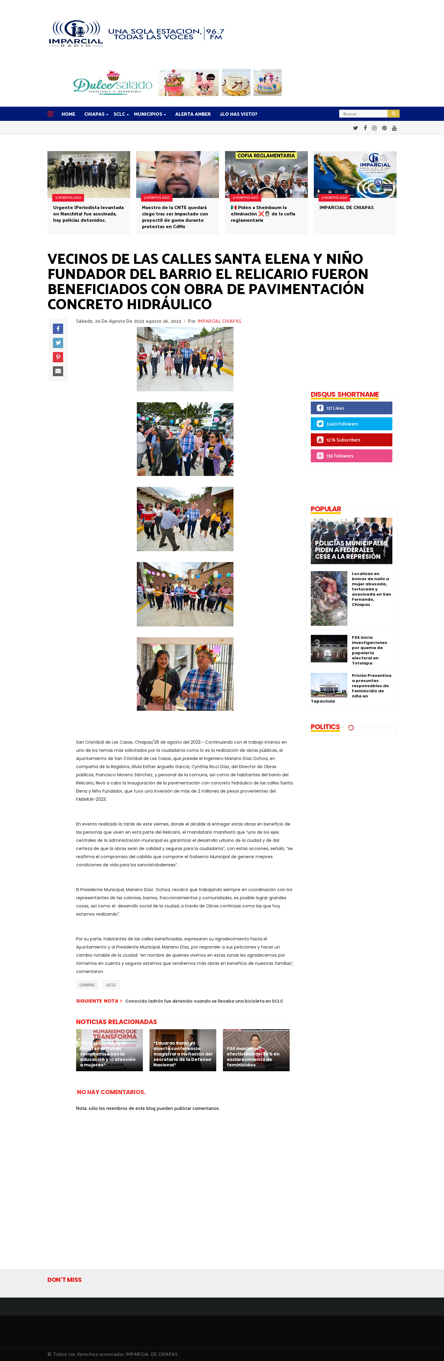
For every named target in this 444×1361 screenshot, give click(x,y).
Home (68, 114)
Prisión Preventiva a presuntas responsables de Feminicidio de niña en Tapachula (351, 688)
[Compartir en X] (58, 343)
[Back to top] (429, 1346)
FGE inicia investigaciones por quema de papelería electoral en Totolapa (369, 650)
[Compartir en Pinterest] (58, 357)
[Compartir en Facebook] (58, 329)
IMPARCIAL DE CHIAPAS (347, 208)
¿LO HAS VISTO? (238, 114)
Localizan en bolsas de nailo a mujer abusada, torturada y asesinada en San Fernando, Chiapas (371, 589)
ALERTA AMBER (193, 114)
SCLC (119, 114)
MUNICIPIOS (148, 114)
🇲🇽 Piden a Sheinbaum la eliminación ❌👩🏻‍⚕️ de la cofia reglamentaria (263, 214)
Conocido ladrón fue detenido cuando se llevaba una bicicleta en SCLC (204, 1001)
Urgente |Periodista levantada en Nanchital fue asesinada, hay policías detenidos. (88, 214)
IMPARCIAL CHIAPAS (219, 321)
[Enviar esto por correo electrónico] (58, 371)
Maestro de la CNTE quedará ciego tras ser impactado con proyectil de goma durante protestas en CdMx (175, 217)
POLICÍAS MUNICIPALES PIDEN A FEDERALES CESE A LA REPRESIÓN (351, 550)
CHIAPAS (94, 114)
